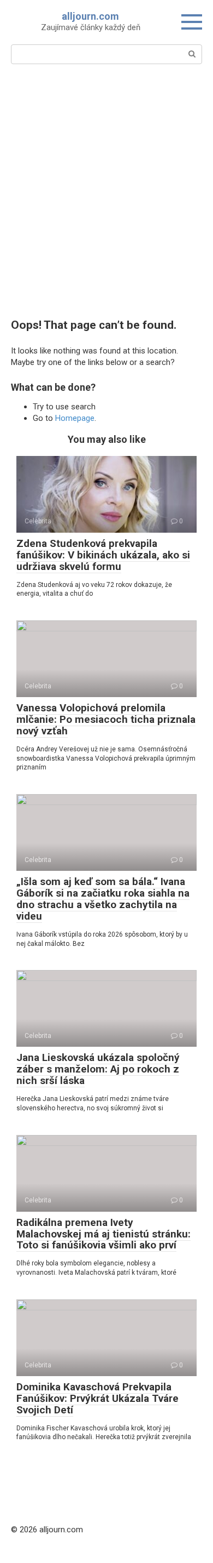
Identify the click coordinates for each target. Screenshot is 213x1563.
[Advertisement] (106, 190)
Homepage (74, 418)
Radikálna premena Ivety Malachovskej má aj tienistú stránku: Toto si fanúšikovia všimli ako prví (103, 1234)
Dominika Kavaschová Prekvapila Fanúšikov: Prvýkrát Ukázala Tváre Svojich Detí (97, 1398)
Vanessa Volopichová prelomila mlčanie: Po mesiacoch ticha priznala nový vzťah (106, 719)
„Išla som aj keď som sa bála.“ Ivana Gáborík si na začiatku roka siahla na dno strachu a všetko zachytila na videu (103, 898)
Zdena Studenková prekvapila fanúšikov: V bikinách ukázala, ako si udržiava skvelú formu (103, 555)
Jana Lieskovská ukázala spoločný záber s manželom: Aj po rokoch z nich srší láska (98, 1069)
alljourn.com (90, 16)
